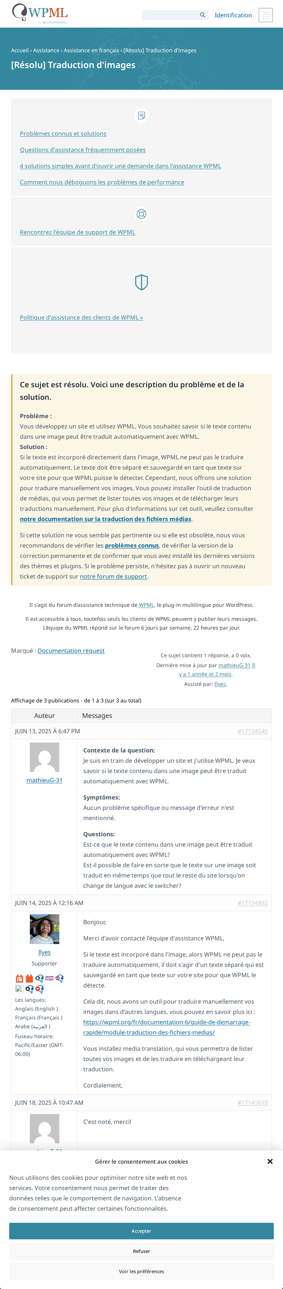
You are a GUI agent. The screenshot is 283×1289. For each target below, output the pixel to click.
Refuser (141, 1251)
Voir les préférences (141, 1271)
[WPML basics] (19, 990)
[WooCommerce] (49, 981)
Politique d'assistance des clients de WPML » (81, 317)
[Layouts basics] (19, 981)
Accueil (20, 50)
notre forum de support (113, 576)
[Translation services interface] (39, 981)
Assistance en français (91, 50)
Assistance (46, 50)
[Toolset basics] (29, 981)
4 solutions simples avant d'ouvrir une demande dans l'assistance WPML (120, 166)
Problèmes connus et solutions (63, 133)
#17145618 (253, 1103)
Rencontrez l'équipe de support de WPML (77, 232)
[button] (270, 1161)
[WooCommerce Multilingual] (59, 981)
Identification (233, 15)
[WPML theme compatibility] (39, 991)
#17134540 (253, 731)
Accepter (141, 1231)
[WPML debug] (29, 991)
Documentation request (71, 651)
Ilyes (220, 683)
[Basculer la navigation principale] (265, 15)
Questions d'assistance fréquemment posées (83, 150)
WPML (146, 604)
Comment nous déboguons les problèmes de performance (102, 182)
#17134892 (253, 903)
